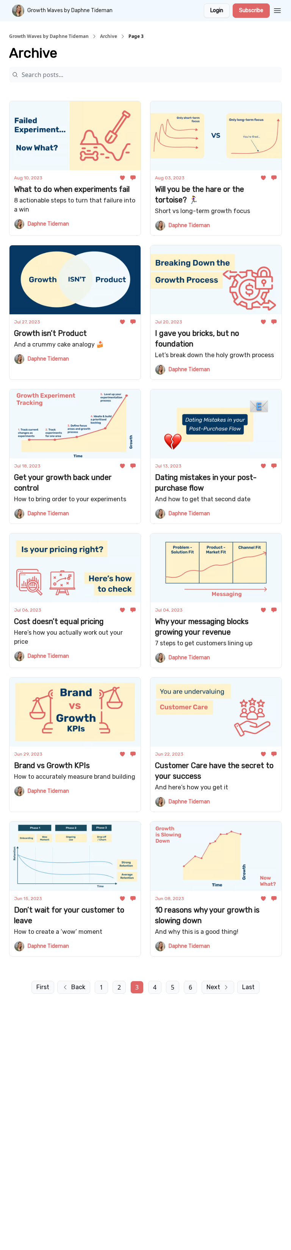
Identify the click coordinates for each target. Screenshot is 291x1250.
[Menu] (277, 9)
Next (213, 987)
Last (248, 987)
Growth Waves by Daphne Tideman (49, 36)
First (42, 987)
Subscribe (251, 10)
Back (78, 987)
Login (216, 10)
